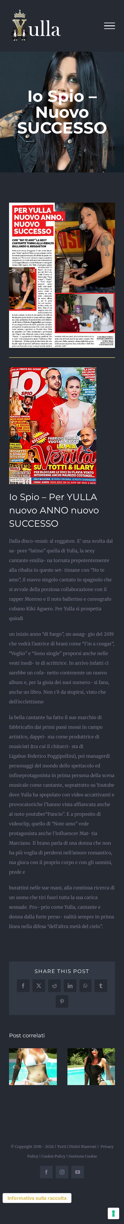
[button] (13, 1066)
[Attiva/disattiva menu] (110, 26)
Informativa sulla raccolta (37, 1198)
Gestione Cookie (83, 1156)
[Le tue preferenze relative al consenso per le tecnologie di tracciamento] (113, 1213)
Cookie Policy (53, 1156)
